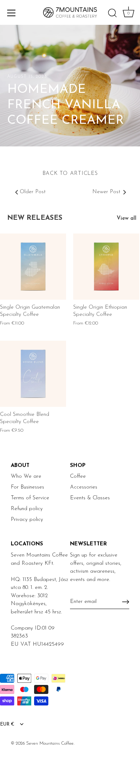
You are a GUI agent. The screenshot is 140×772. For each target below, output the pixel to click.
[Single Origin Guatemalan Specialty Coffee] (33, 266)
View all (126, 218)
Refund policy (27, 509)
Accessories (83, 487)
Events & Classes (90, 498)
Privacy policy (27, 519)
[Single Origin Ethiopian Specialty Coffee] (106, 266)
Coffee (78, 476)
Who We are (26, 476)
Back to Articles (70, 173)
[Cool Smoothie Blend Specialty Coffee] (33, 374)
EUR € (7, 724)
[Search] (112, 14)
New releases (34, 218)
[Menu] (11, 13)
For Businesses (27, 487)
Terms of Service (30, 498)
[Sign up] (125, 601)
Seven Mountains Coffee (50, 743)
